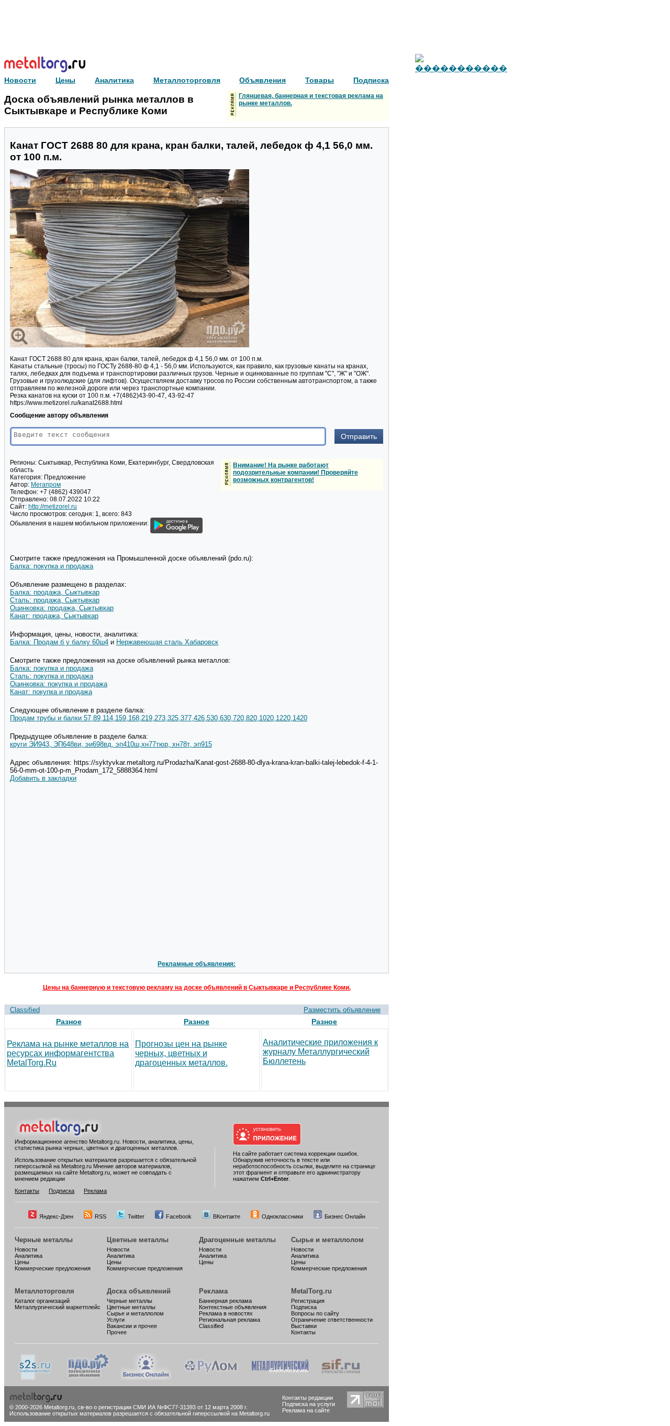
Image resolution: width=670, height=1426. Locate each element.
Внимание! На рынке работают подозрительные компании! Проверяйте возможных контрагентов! (295, 473)
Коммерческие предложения (53, 1268)
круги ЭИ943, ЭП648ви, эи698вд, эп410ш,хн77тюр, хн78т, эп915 (111, 744)
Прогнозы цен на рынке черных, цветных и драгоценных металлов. (181, 1053)
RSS (100, 1216)
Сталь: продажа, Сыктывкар (54, 600)
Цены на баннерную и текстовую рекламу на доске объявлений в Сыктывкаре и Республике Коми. (197, 987)
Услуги (116, 1320)
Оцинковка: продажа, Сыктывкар (62, 608)
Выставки (304, 1326)
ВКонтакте (226, 1216)
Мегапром (46, 484)
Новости (26, 1249)
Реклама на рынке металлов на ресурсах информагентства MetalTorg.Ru (68, 1053)
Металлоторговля (44, 1291)
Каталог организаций (42, 1301)
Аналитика (28, 1256)
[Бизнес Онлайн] (146, 1378)
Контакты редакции (307, 1398)
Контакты (27, 1191)
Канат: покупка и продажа (51, 692)
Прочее (117, 1332)
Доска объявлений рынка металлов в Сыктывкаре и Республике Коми (99, 105)
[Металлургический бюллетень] (280, 1378)
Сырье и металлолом (327, 1240)
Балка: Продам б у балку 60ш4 (59, 642)
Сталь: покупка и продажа (51, 676)
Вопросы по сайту (315, 1313)
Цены (22, 1262)
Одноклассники (282, 1216)
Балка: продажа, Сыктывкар (54, 592)
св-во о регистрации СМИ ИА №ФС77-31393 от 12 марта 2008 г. (162, 1407)
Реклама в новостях (226, 1313)
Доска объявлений (139, 1291)
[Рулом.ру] (210, 1378)
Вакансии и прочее (132, 1326)
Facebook (179, 1216)
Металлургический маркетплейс (57, 1307)
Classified (25, 1010)
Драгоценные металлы (237, 1240)
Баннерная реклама (225, 1301)
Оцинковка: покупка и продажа (58, 684)
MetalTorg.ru (311, 1291)
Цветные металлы (138, 1240)
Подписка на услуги (308, 1404)
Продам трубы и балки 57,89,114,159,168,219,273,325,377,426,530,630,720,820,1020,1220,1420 (158, 718)
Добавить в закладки (43, 778)
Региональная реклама (229, 1320)
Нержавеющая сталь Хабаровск (167, 642)
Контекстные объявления (232, 1307)
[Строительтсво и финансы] (340, 1378)
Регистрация (308, 1301)
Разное (69, 1021)
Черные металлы (44, 1240)
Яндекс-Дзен (56, 1216)
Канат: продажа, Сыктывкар (54, 616)
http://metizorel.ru (52, 506)
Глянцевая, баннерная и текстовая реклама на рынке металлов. (311, 99)
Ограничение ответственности (332, 1320)
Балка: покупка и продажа (51, 566)
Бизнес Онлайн (345, 1216)
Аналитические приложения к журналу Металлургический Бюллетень (320, 1052)
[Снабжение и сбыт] (36, 1378)
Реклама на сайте (306, 1410)
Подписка (61, 1191)
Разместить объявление (342, 1010)
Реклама (95, 1191)
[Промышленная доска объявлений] (88, 1378)
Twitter (136, 1216)
